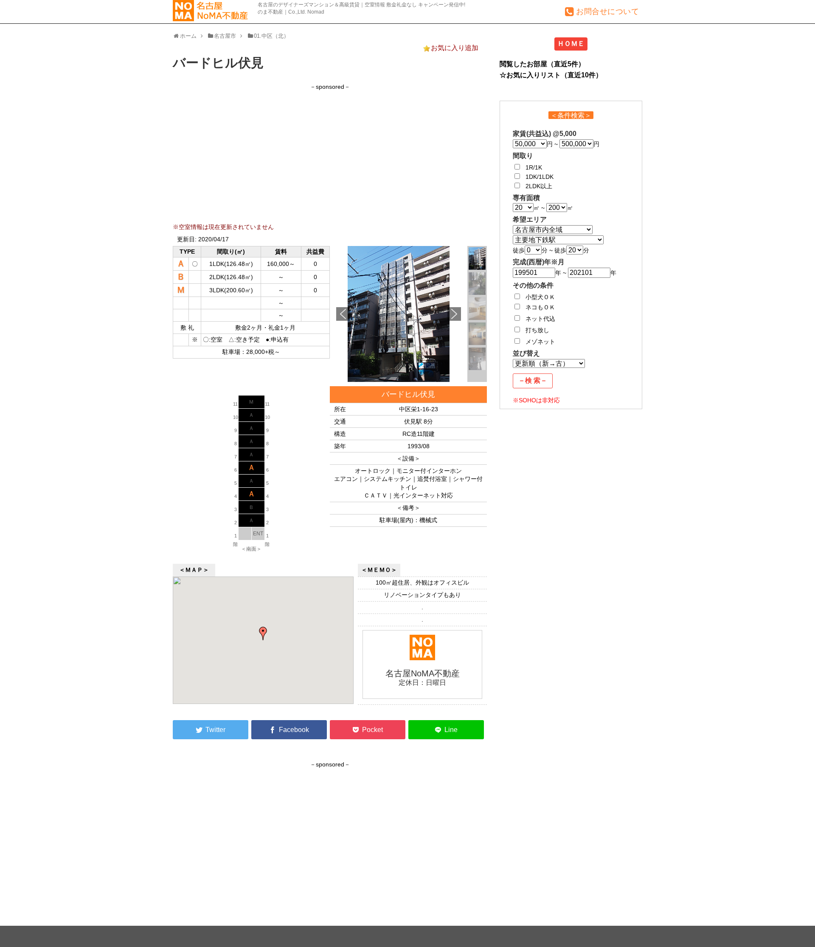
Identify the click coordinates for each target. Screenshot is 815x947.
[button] (343, 314)
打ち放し (537, 330)
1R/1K (534, 167)
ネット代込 (540, 318)
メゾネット (540, 341)
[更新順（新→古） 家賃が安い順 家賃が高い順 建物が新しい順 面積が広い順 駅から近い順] (549, 363)
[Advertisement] (330, 150)
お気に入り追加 (454, 47)
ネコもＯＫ (540, 307)
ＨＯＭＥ (571, 43)
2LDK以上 (539, 186)
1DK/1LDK (540, 176)
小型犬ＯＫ (540, 297)
